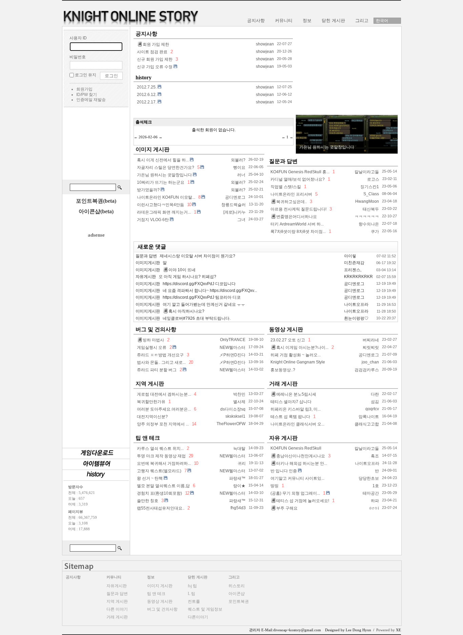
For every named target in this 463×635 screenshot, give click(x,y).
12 (187, 493)
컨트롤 (194, 601)
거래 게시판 (283, 383)
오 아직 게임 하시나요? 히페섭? (187, 276)
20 (190, 362)
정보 (151, 577)
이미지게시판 (148, 262)
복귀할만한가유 (151, 401)
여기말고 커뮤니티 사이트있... (297, 478)
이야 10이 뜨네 (182, 269)
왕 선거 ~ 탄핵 (150, 478)
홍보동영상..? (282, 370)
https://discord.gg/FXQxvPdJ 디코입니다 (199, 283)
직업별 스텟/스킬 (285, 186)
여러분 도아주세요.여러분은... (164, 409)
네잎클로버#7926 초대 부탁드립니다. (196, 318)
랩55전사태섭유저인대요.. (160, 508)
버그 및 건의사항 (156, 329)
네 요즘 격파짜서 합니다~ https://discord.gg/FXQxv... (210, 290)
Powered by (388, 630)
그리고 (234, 577)
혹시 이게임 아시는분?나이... (302, 347)
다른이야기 (198, 617)
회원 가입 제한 (156, 44)
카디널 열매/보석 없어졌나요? (297, 179)
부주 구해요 (287, 508)
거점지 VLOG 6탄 (153, 219)
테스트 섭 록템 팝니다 (290, 416)
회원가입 (84, 89)
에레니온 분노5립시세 (296, 394)
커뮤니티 (113, 577)
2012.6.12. (147, 94)
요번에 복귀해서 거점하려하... (164, 463)
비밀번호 (77, 57)
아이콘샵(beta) (96, 211)
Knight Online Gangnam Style (297, 362)
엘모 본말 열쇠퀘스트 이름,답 (163, 485)
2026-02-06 (148, 137)
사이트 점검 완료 (152, 51)
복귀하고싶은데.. (291, 201)
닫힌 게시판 (197, 577)
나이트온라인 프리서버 (291, 194)
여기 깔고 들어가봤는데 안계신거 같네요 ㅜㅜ (204, 304)
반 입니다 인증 (283, 471)
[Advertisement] (96, 144)
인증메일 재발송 (91, 99)
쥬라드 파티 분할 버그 (157, 370)
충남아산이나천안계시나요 (300, 456)
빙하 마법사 (153, 340)
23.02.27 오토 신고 (287, 340)
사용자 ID (78, 38)
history (144, 77)
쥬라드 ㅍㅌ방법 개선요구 (160, 355)
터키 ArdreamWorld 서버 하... (297, 224)
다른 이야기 (117, 609)
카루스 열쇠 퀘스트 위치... (160, 448)
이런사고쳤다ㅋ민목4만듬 (160, 204)
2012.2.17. (147, 102)
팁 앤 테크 (148, 438)
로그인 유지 (85, 75)
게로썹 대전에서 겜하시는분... (164, 394)
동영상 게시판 (286, 329)
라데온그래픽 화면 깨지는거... (164, 212)
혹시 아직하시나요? (186, 311)
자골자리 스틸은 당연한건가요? (165, 167)
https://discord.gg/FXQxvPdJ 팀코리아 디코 (202, 297)
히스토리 (236, 585)
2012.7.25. (147, 87)
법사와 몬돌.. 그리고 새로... (161, 362)
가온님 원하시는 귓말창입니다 (164, 175)
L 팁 (191, 593)
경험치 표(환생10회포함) (159, 493)
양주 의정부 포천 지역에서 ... (163, 424)
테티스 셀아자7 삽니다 (290, 401)
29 (190, 455)
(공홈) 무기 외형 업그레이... (295, 493)
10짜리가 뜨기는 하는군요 (160, 182)
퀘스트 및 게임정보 (205, 609)
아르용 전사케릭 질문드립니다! (298, 209)
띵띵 (274, 485)
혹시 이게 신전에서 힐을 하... (163, 160)
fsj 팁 (192, 585)
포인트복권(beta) (96, 201)
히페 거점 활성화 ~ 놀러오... (295, 355)
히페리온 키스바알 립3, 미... (295, 409)
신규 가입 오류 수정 (155, 66)
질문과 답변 (283, 161)
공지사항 (146, 34)
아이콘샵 (236, 593)
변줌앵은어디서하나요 (296, 216)
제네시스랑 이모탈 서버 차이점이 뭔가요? (197, 256)
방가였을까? (148, 189)
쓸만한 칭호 (147, 500)
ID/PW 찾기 (86, 94)
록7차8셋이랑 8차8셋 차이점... (298, 231)
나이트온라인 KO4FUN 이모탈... (166, 197)
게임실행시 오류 (151, 347)
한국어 (382, 20)
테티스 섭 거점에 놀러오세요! (302, 500)
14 (193, 423)
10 (189, 204)
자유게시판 (146, 276)
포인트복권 (238, 601)
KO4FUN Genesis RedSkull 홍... (299, 172)
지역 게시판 (150, 383)
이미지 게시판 (152, 149)
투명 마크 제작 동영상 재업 (161, 456)
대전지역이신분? (152, 416)
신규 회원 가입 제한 (155, 59)
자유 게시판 (283, 438)
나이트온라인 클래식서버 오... (297, 424)
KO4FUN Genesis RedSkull (295, 448)
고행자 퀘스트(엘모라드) (159, 471)
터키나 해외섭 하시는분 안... (301, 463)
